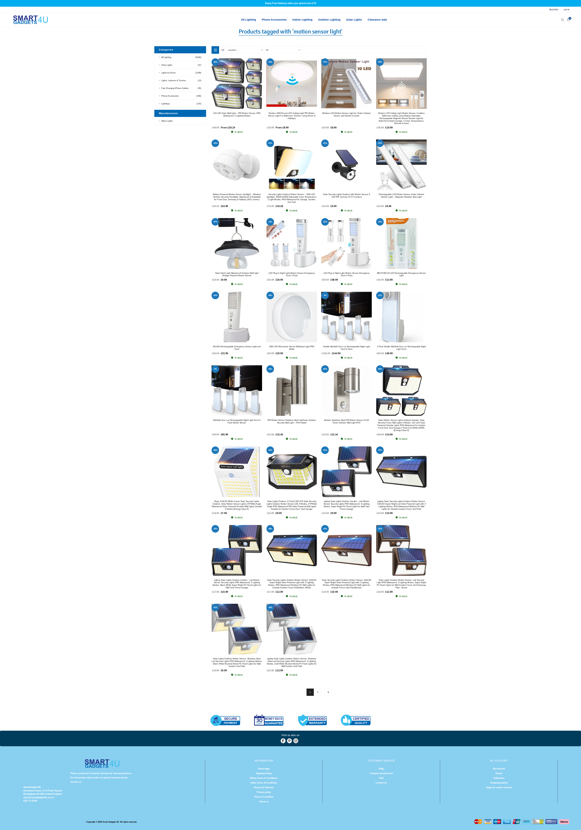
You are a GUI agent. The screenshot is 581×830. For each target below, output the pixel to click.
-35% (380, 450)
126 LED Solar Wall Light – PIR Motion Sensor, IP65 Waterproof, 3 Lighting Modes (237, 114)
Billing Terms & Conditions (263, 778)
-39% (215, 529)
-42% (215, 62)
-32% (380, 529)
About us (263, 801)
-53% (270, 62)
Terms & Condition (263, 796)
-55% (380, 143)
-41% (325, 143)
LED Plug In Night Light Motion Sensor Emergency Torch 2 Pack (292, 274)
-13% (270, 222)
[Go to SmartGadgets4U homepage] (102, 767)
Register (553, 10)
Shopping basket (498, 782)
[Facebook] (283, 740)
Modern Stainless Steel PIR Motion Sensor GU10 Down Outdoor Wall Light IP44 (346, 421)
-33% (380, 222)
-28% (270, 295)
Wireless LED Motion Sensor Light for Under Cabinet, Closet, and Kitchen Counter (346, 114)
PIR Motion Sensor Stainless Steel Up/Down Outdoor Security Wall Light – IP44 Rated (292, 421)
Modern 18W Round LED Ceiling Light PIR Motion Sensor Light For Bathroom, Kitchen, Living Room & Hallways (291, 115)
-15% (215, 143)
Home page (264, 768)
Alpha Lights (167, 121)
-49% (380, 62)
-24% (215, 295)
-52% (270, 369)
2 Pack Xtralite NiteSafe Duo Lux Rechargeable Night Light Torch (401, 347)
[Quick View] (231, 84)
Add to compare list (237, 84)
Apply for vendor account (499, 787)
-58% (215, 450)
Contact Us (381, 782)
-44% (270, 450)
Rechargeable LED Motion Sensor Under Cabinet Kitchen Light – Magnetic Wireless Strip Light (401, 195)
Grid (215, 50)
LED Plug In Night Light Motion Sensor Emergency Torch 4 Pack (346, 274)
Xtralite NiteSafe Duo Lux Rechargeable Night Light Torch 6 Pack (346, 347)
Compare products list (381, 773)
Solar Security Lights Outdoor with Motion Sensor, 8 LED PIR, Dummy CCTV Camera (346, 195)
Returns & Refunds (264, 787)
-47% (215, 222)
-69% (380, 369)
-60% (325, 369)
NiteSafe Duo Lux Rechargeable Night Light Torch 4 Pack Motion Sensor (236, 421)
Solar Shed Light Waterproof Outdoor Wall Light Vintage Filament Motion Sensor (237, 274)
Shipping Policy (264, 773)
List (223, 50)
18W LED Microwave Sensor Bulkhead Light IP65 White (291, 347)
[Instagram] (295, 740)
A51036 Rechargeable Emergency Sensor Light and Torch (237, 347)
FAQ (381, 778)
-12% (325, 222)
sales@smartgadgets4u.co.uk (38, 797)
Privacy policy (264, 792)
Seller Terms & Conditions (263, 782)
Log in (567, 10)
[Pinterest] (289, 740)
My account (499, 768)
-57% (325, 62)
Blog (381, 768)
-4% (325, 295)
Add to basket (243, 84)
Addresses (498, 778)
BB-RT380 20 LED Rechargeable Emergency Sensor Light (401, 274)
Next (328, 692)
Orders (499, 773)
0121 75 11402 (30, 800)
